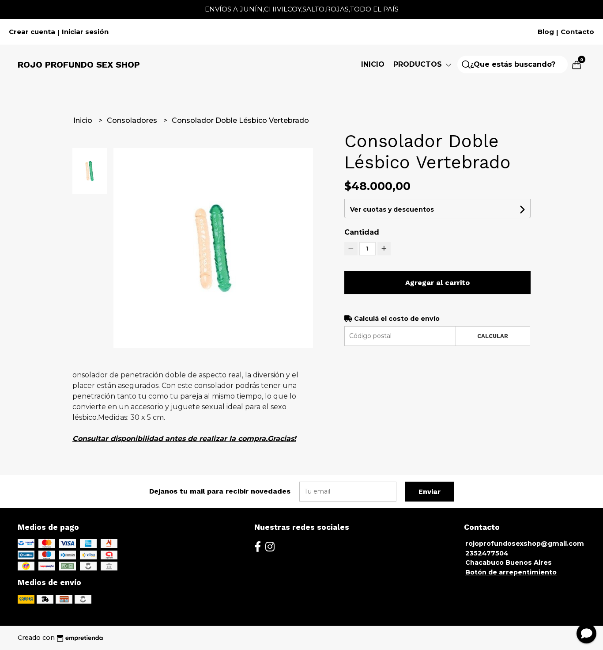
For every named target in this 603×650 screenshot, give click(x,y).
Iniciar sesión (85, 32)
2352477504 (487, 553)
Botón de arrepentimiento (511, 572)
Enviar (429, 491)
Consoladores (133, 120)
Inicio (372, 64)
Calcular (492, 336)
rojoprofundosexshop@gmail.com (524, 543)
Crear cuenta (32, 32)
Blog (546, 32)
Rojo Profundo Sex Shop (79, 64)
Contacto (577, 32)
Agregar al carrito (437, 282)
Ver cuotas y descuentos (392, 209)
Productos (418, 64)
